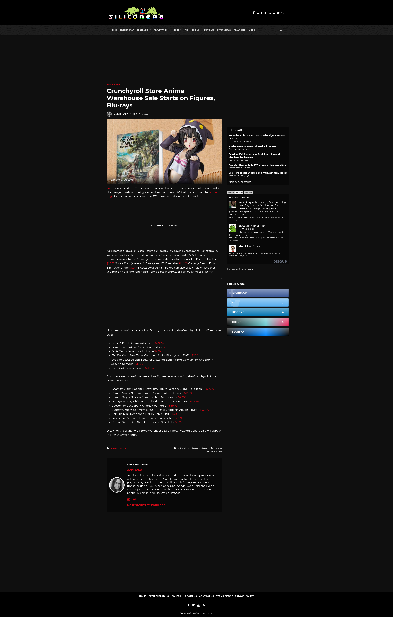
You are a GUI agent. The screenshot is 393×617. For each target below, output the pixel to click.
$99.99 (179, 418)
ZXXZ (242, 225)
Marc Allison (245, 246)
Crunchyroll (184, 448)
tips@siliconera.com (202, 613)
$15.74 (139, 363)
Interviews (224, 30)
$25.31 (110, 263)
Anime (110, 85)
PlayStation (161, 30)
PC (186, 30)
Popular (248, 193)
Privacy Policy (244, 596)
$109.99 (194, 401)
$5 (164, 347)
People (231, 193)
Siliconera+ (127, 30)
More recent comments (240, 269)
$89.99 (173, 405)
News (117, 85)
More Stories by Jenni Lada (146, 505)
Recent (239, 193)
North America (215, 452)
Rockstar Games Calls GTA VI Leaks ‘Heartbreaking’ (258, 165)
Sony (110, 188)
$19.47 (133, 267)
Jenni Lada (122, 114)
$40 (174, 413)
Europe (196, 448)
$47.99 (182, 397)
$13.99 (188, 393)
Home (114, 30)
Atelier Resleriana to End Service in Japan (252, 146)
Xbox (176, 30)
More (252, 30)
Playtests (239, 30)
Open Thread (156, 596)
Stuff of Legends (248, 202)
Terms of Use (224, 596)
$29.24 (159, 343)
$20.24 (196, 355)
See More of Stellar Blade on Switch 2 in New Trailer (258, 172)
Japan (205, 448)
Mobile (195, 30)
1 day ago (243, 256)
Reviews (209, 30)
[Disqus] (164, 550)
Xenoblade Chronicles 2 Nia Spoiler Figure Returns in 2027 (254, 238)
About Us (191, 596)
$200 (157, 351)
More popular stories (240, 182)
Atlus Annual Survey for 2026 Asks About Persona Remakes (254, 217)
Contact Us (206, 596)
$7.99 (178, 422)
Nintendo (142, 30)
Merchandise (216, 448)
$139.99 (204, 409)
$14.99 (210, 388)
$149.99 (183, 263)
